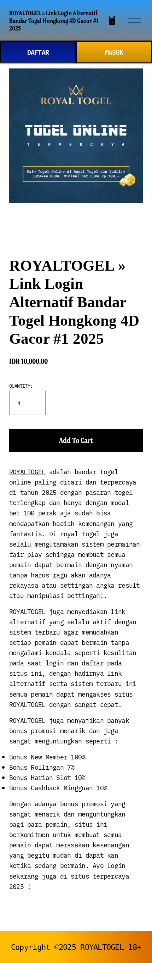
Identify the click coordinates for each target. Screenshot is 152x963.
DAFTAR (38, 51)
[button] (76, 440)
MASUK (114, 51)
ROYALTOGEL (27, 471)
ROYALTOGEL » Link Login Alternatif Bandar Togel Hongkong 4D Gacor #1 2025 (53, 21)
